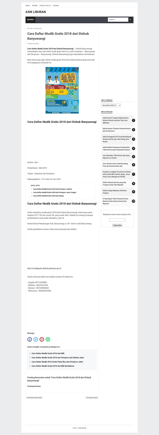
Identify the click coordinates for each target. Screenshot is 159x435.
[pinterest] (41, 339)
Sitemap (56, 5)
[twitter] (35, 339)
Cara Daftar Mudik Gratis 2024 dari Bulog (48, 196)
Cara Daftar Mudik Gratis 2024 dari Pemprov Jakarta (52, 189)
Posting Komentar (33, 43)
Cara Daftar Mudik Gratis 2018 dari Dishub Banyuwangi (50, 49)
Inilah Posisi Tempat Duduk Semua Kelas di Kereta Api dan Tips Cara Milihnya (116, 120)
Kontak (34, 5)
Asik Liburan (35, 12)
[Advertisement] (62, 143)
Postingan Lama (91, 397)
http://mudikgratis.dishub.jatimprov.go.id (44, 268)
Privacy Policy (45, 5)
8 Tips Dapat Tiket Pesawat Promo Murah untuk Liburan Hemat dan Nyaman (115, 201)
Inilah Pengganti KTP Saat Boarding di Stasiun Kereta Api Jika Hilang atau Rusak (117, 139)
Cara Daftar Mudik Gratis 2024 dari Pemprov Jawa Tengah (54, 192)
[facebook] (29, 339)
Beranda (30, 19)
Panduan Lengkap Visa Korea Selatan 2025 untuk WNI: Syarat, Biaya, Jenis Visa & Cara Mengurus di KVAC (117, 174)
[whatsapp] (48, 339)
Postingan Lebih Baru (34, 397)
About (27, 5)
